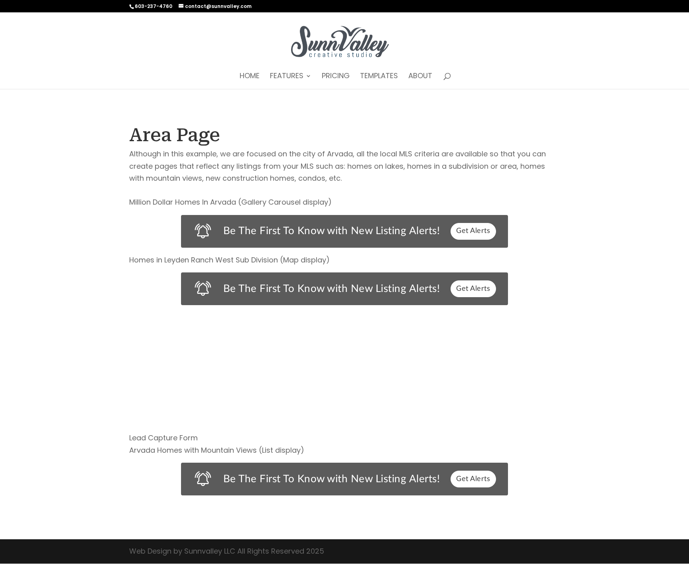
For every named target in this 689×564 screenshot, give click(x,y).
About (420, 77)
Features (286, 77)
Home (250, 77)
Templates (379, 77)
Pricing (336, 77)
